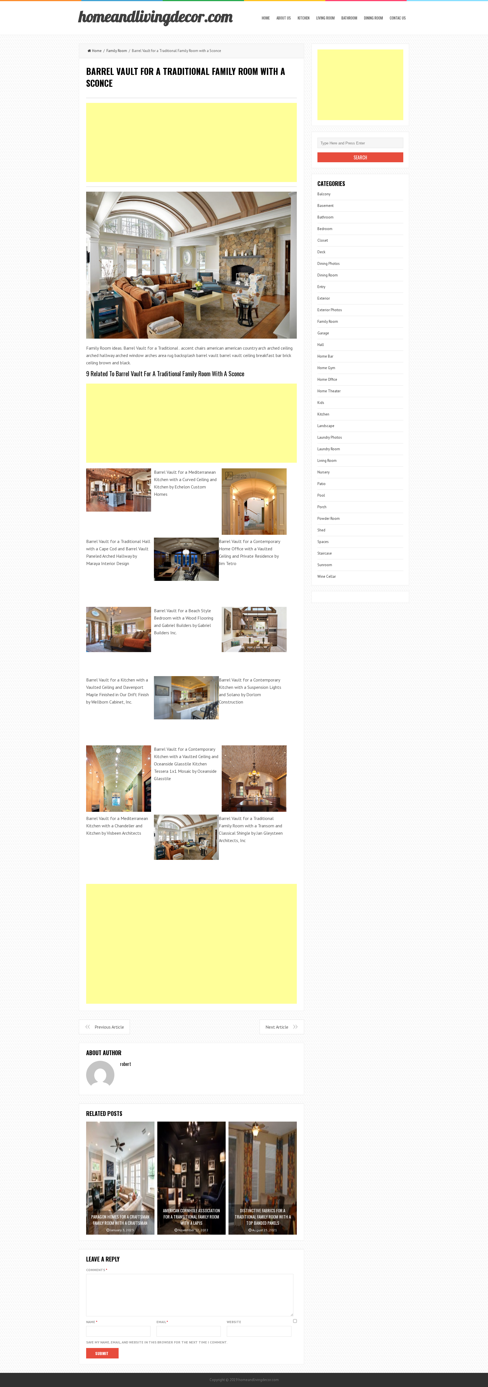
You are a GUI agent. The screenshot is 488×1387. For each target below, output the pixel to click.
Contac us (398, 18)
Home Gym (326, 367)
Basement (325, 205)
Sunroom (324, 564)
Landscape (325, 425)
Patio (321, 483)
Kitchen (304, 18)
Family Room (116, 50)
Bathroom (349, 18)
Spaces (323, 541)
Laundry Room (328, 449)
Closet (322, 240)
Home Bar (325, 356)
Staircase (324, 553)
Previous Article (109, 1027)
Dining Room (373, 18)
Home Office (327, 379)
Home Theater (329, 391)
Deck (321, 252)
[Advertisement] (191, 142)
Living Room (325, 18)
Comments (96, 1270)
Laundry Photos (329, 437)
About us (283, 18)
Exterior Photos (329, 310)
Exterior (323, 298)
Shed (321, 530)
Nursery (323, 472)
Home (266, 18)
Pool (321, 495)
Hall (320, 344)
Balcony (323, 194)
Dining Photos (328, 263)
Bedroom (324, 228)
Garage (323, 333)
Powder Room (328, 518)
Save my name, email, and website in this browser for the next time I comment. (156, 1342)
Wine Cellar (326, 576)
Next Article (276, 1027)
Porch (321, 507)
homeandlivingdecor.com (155, 16)
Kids (320, 402)
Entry (321, 286)
